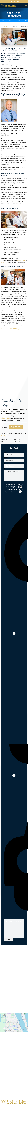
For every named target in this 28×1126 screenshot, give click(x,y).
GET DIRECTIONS (6, 435)
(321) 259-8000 (21, 260)
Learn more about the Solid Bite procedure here (13, 329)
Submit (8, 939)
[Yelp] (20, 1107)
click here (3, 262)
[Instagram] (12, 1107)
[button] (25, 5)
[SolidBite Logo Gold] (14, 1102)
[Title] (8, 5)
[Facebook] (16, 1107)
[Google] (8, 1107)
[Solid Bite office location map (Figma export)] (14, 1022)
